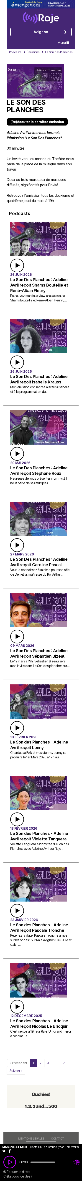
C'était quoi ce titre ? (17, 1176)
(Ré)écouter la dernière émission (37, 122)
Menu (64, 42)
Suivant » (16, 1071)
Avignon (41, 32)
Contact (57, 1138)
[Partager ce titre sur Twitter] (5, 1151)
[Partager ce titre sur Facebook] (11, 1151)
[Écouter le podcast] (17, 265)
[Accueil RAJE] (41, 16)
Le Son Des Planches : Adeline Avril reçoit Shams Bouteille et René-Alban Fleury (39, 285)
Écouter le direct (18, 1172)
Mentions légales (31, 1138)
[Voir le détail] (38, 239)
